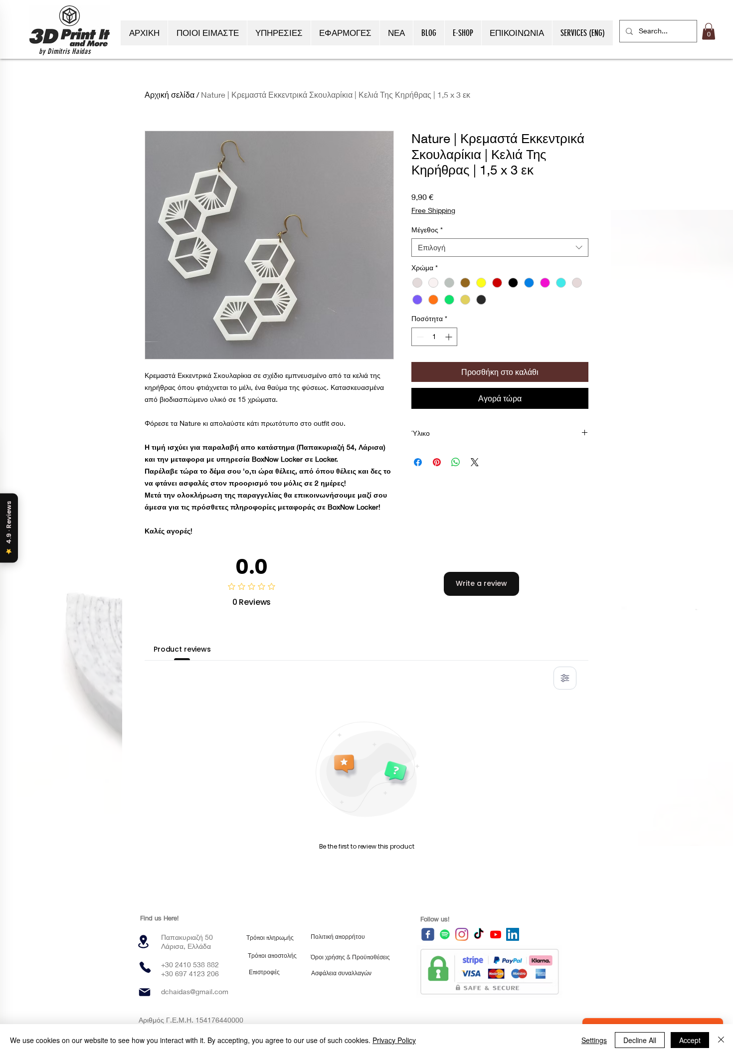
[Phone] (145, 967)
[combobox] (499, 247)
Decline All (639, 1040)
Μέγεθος (427, 229)
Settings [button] (594, 1040)
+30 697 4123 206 (190, 973)
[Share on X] (475, 462)
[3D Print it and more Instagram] (461, 934)
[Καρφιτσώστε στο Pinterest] (437, 462)
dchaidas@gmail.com (194, 991)
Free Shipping (433, 210)
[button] (709, 31)
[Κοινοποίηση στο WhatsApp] (456, 462)
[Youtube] (495, 934)
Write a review (481, 583)
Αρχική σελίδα (169, 94)
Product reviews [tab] (182, 649)
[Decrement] (419, 337)
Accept (690, 1040)
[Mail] (144, 992)
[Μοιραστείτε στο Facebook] (418, 462)
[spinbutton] (434, 337)
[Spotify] (444, 934)
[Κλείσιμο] (721, 1040)
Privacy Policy (394, 1040)
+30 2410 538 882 (190, 964)
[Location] (143, 941)
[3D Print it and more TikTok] (478, 934)
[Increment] (449, 337)
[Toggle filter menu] (564, 678)
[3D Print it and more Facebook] (427, 934)
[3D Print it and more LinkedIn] (512, 934)
